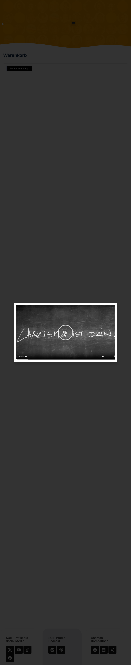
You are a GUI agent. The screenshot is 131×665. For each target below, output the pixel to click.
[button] (112, 307)
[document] (65, 332)
